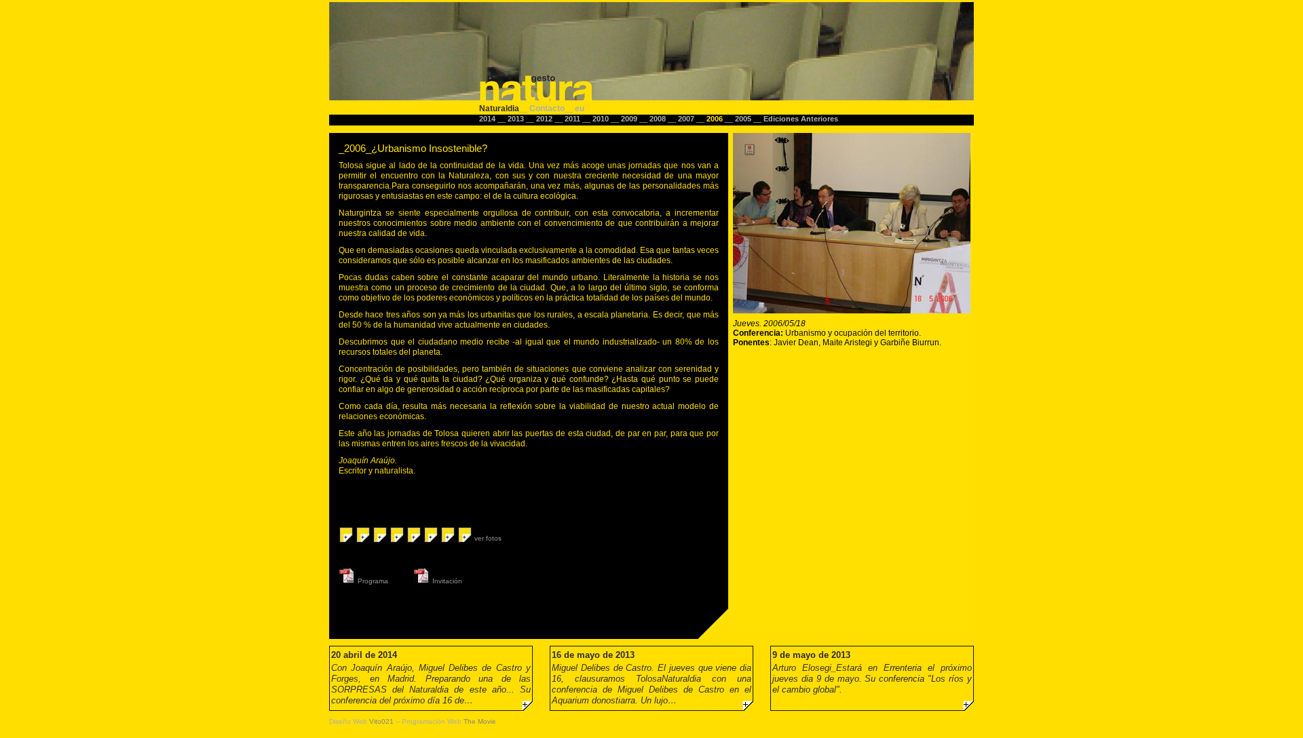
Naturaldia (499, 108)
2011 (573, 119)
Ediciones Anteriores (800, 119)
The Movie (480, 721)
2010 (601, 119)
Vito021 (381, 721)
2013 (517, 119)
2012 (545, 119)
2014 (488, 119)
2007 (687, 119)
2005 (744, 119)
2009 (630, 119)
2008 (658, 119)
